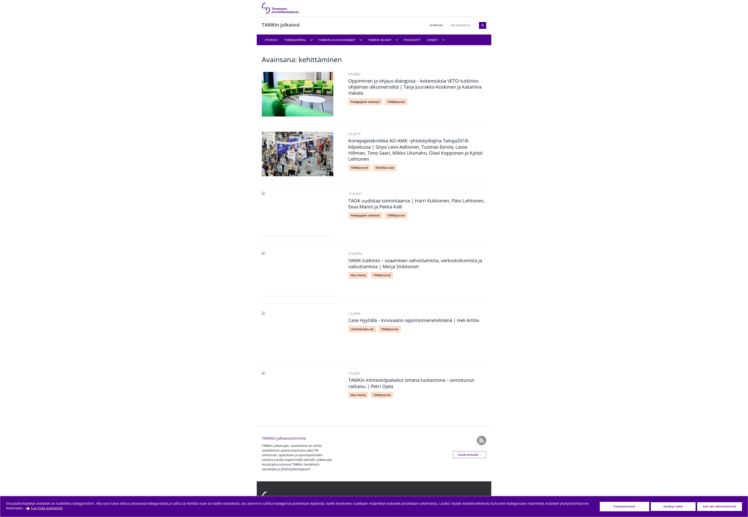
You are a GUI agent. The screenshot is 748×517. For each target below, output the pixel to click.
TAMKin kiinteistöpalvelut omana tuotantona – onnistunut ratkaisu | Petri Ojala (411, 383)
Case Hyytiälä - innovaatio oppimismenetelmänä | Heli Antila (413, 320)
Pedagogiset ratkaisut (365, 102)
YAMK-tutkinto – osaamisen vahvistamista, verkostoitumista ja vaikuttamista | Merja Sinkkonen (415, 263)
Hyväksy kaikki (673, 506)
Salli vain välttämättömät (719, 506)
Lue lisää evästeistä (47, 508)
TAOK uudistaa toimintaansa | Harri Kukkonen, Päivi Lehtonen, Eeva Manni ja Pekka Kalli (416, 203)
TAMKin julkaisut (281, 24)
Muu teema (358, 275)
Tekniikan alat (384, 167)
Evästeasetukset (624, 506)
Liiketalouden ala (362, 329)
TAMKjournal (396, 102)
